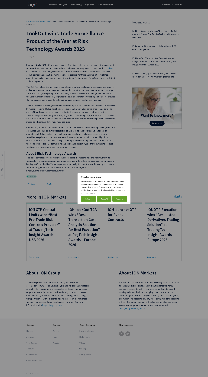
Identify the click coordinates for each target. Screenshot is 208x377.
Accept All (119, 199)
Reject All (104, 199)
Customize (88, 199)
